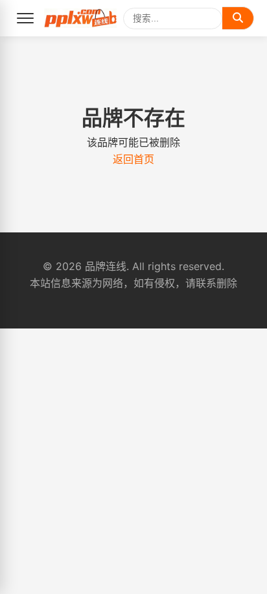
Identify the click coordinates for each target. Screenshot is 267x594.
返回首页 (133, 159)
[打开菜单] (25, 18)
